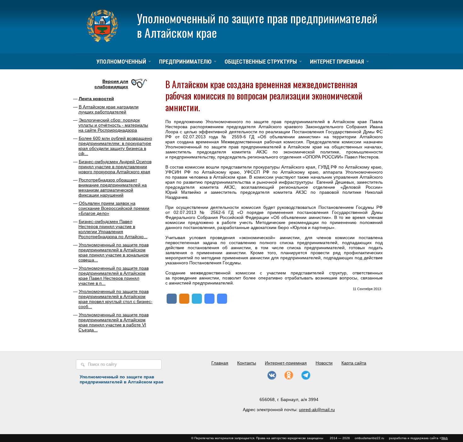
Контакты (246, 362)
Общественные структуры (261, 61)
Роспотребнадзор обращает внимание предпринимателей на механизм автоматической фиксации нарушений (112, 187)
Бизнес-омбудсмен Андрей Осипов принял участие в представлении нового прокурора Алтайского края (114, 166)
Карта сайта (353, 362)
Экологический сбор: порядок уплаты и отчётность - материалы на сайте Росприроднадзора (113, 125)
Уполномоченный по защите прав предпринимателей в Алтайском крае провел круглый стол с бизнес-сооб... (115, 299)
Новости (324, 362)
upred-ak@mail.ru (317, 409)
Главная (219, 362)
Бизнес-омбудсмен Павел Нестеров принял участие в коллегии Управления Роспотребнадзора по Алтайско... (112, 229)
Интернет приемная (337, 61)
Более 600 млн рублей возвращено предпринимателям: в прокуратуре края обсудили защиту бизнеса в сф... (115, 146)
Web (444, 438)
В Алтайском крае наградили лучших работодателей (108, 109)
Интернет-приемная (286, 362)
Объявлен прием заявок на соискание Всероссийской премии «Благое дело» (113, 208)
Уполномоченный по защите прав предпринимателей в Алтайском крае (257, 25)
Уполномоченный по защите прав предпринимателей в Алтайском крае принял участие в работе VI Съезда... (113, 322)
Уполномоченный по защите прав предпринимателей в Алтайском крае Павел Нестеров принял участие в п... (113, 276)
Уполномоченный (121, 61)
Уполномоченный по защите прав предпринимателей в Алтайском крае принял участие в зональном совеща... (113, 252)
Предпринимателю (185, 61)
